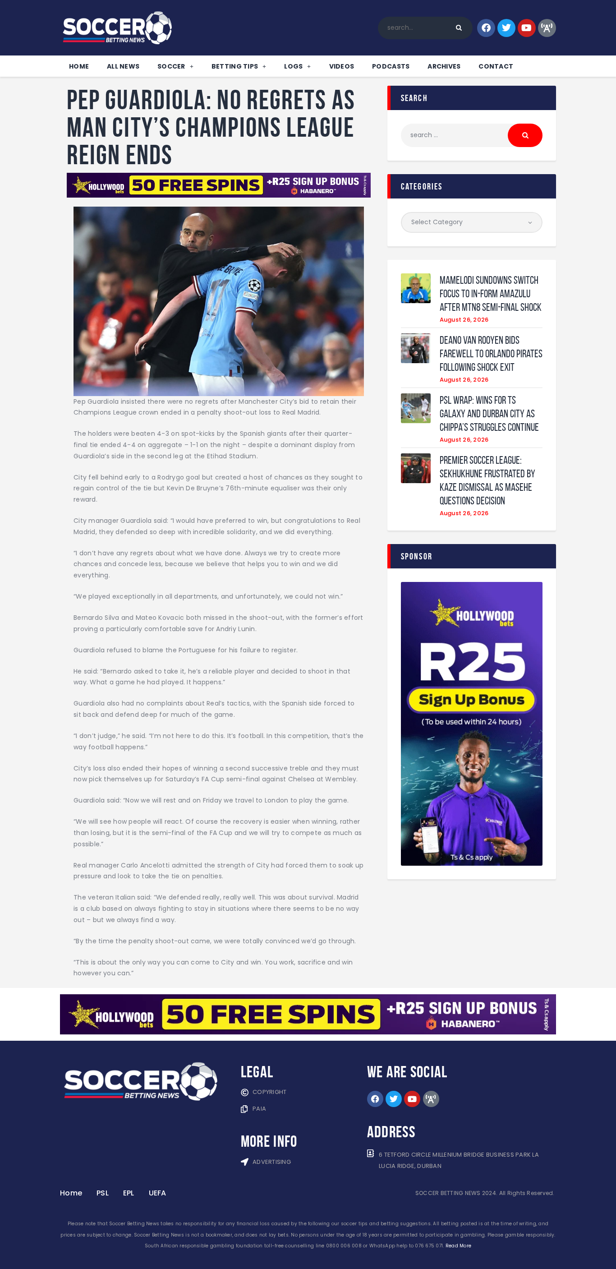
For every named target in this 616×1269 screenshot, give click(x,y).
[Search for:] (471, 134)
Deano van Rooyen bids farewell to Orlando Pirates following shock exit (491, 353)
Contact (495, 66)
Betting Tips (234, 66)
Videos (341, 66)
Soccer (171, 66)
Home (79, 66)
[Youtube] (527, 28)
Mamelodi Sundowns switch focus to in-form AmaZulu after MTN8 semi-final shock (491, 293)
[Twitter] (506, 28)
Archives (444, 66)
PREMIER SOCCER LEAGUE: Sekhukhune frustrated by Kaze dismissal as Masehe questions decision (487, 480)
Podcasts (390, 66)
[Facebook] (486, 28)
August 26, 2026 (464, 319)
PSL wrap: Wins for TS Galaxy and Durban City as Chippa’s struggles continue (489, 413)
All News (123, 66)
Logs (293, 66)
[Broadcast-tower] (547, 28)
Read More (458, 1245)
